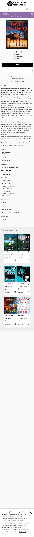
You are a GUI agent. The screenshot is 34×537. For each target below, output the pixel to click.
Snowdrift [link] (21, 315)
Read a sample (17, 71)
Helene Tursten (23, 318)
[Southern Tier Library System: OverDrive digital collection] (17, 4)
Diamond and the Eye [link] (22, 284)
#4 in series (17, 54)
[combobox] (13, 10)
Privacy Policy (22, 514)
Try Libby (6, 14)
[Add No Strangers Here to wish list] (15, 260)
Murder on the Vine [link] (22, 252)
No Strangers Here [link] (9, 252)
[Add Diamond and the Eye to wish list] (28, 292)
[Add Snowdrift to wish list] (28, 324)
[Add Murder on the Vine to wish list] (28, 260)
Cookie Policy (23, 532)
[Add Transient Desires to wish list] (15, 324)
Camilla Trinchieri (24, 255)
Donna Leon (9, 318)
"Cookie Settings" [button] (22, 525)
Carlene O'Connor (10, 255)
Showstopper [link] (9, 284)
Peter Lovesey (9, 286)
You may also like (8, 230)
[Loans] (27, 10)
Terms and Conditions (8, 514)
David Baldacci (18, 56)
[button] (17, 65)
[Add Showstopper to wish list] (15, 292)
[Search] (2, 9)
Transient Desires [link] (9, 315)
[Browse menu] (31, 9)
